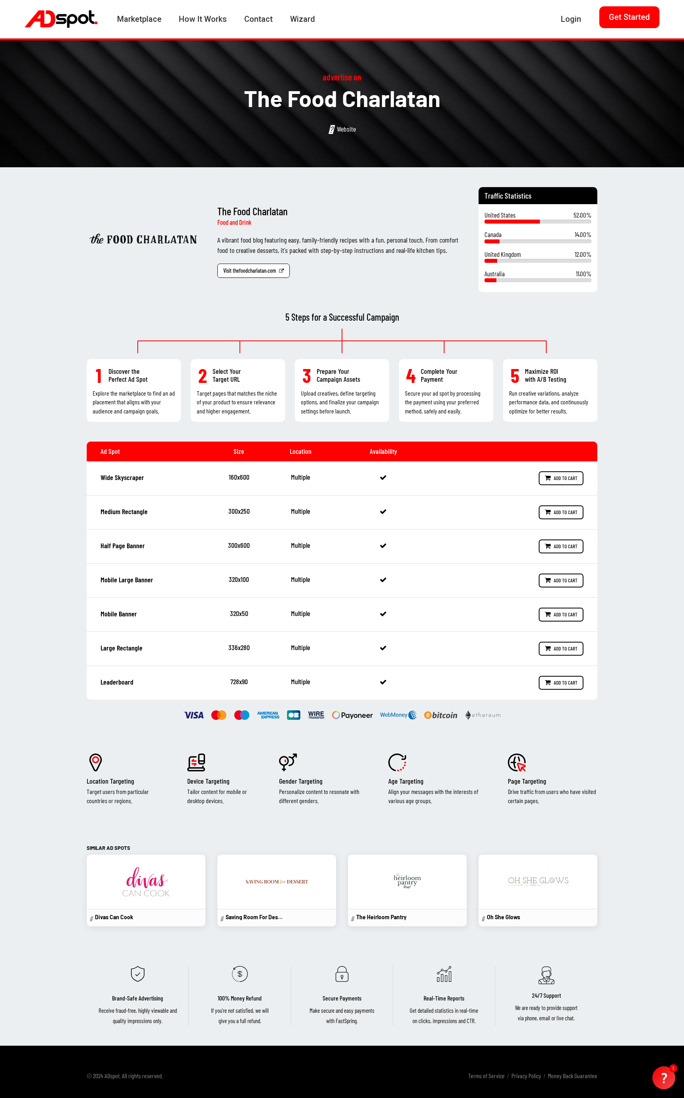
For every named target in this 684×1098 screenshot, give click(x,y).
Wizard (302, 19)
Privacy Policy (526, 1075)
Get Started (629, 17)
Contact (258, 19)
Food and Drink (234, 222)
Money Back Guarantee (572, 1075)
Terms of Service (486, 1075)
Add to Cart (565, 478)
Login (571, 19)
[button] (663, 1077)
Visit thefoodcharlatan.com (250, 270)
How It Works (203, 19)
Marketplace (139, 19)
